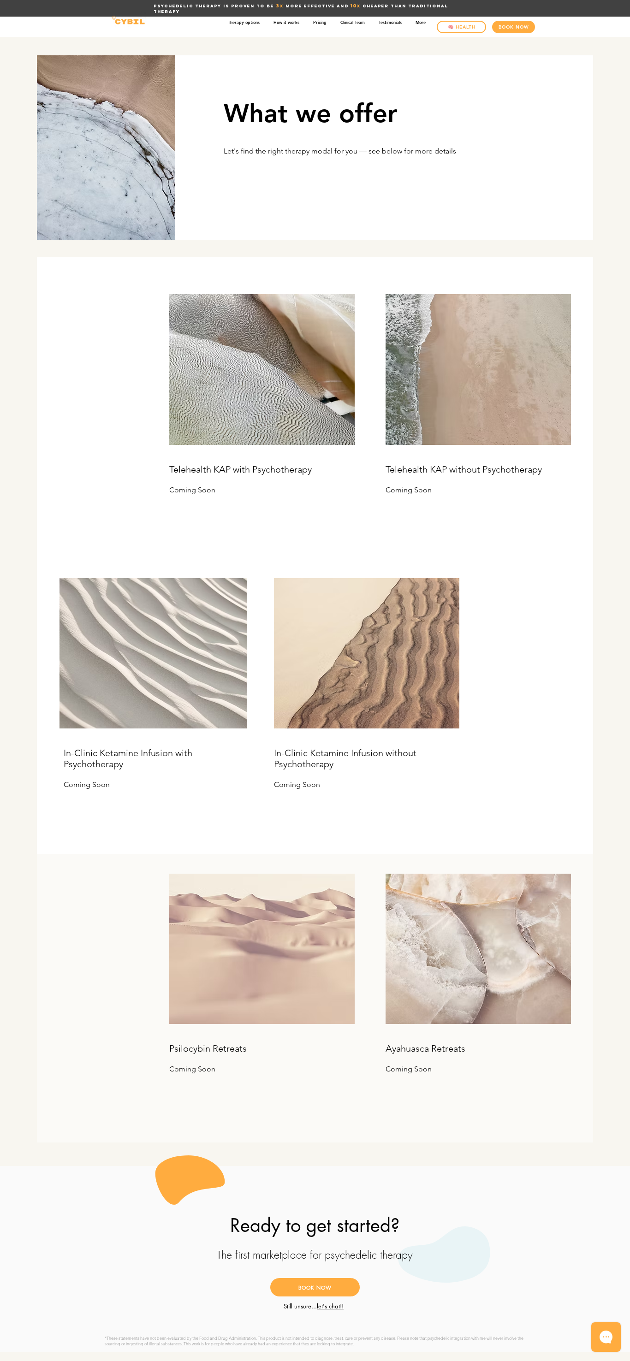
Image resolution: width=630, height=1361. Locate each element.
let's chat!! (330, 1306)
